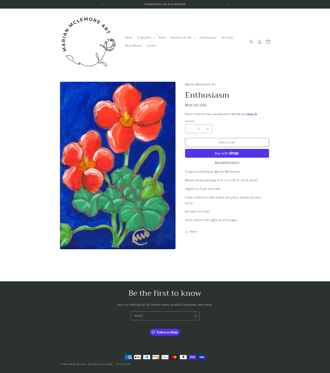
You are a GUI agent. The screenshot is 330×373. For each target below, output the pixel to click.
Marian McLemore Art (80, 364)
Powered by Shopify (102, 364)
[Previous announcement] (103, 4)
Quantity (190, 121)
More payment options (227, 162)
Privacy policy (123, 364)
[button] (145, 38)
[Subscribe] (195, 315)
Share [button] (193, 231)
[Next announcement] (227, 4)
